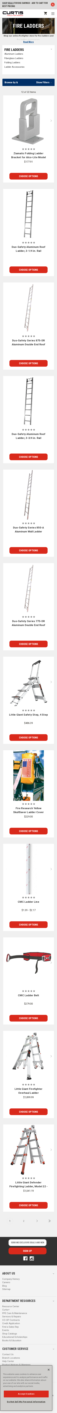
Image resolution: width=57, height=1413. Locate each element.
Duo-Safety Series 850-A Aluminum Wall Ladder (28, 529)
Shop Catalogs (9, 1333)
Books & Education (11, 1340)
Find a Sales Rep (10, 1327)
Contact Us (8, 1354)
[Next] (36, 1221)
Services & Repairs (11, 1316)
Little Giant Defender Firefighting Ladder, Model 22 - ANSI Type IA (28, 1184)
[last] (48, 1221)
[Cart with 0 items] (45, 13)
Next (52, 120)
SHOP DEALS (8, 3)
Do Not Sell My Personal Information (26, 1402)
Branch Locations (11, 1358)
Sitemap (6, 1289)
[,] (28, 120)
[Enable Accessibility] (53, 5)
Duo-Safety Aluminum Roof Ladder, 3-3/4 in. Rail (28, 435)
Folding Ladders (12, 62)
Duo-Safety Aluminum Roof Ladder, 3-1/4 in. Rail (28, 248)
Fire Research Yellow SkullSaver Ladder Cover (28, 810)
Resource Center (10, 1306)
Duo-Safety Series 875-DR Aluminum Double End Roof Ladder (28, 342)
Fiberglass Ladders (13, 58)
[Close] (48, 1369)
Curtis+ (6, 1309)
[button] (28, 82)
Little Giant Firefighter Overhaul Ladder (29, 1090)
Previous (5, 120)
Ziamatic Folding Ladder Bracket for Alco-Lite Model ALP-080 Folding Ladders (28, 155)
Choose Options (28, 176)
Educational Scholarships (14, 1337)
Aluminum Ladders (13, 54)
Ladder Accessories (14, 67)
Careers (6, 1282)
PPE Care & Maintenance (14, 1313)
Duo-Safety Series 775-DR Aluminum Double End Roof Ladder (28, 623)
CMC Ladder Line (28, 901)
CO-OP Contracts (11, 1320)
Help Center (8, 1361)
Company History (11, 1279)
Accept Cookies (26, 1394)
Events (5, 1330)
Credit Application (11, 1323)
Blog (4, 1285)
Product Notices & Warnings (16, 1364)
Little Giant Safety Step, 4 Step (28, 714)
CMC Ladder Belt (28, 995)
